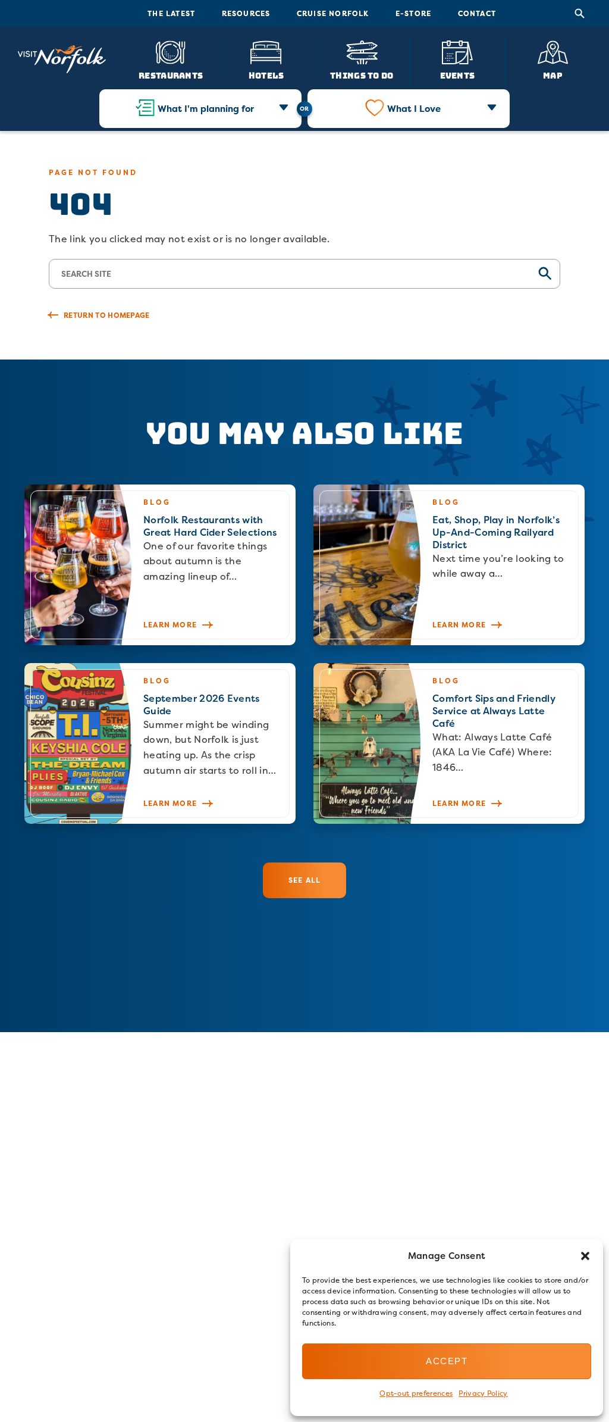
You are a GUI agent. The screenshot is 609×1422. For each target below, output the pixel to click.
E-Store (413, 13)
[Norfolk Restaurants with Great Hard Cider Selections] (160, 565)
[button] (585, 1256)
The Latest (171, 13)
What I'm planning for (206, 108)
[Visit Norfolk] (62, 59)
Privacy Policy (483, 1393)
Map (553, 75)
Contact (477, 13)
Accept (446, 1361)
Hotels (266, 75)
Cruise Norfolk (333, 13)
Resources (246, 13)
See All (304, 880)
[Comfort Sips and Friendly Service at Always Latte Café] (449, 743)
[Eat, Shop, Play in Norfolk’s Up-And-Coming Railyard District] (449, 565)
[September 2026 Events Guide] (160, 743)
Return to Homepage (107, 315)
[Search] (580, 14)
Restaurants (171, 75)
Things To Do (361, 75)
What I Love (414, 108)
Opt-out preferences (416, 1393)
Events (457, 75)
